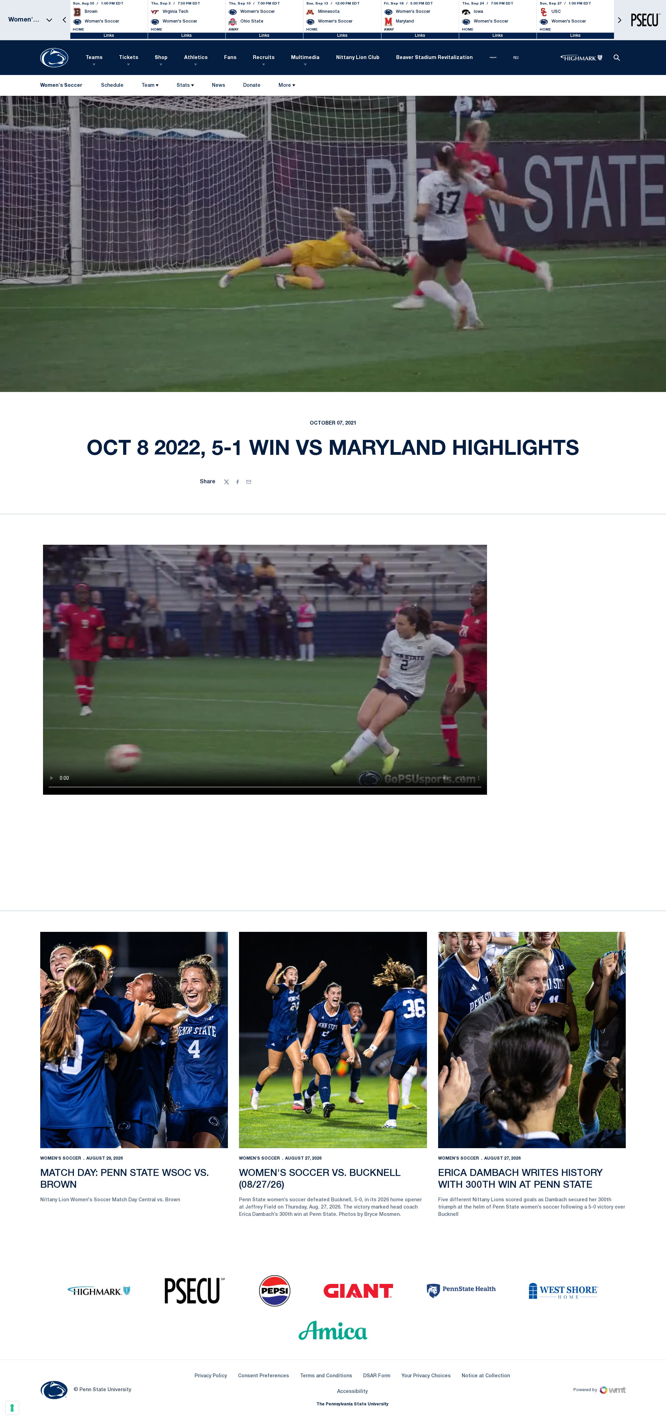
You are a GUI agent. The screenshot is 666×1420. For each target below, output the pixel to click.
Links (109, 35)
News (218, 85)
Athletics (195, 58)
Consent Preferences (263, 1376)
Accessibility (352, 1391)
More (285, 85)
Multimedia (305, 58)
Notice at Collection (486, 1376)
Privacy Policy (211, 1376)
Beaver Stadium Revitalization (434, 58)
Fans (230, 58)
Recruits (263, 58)
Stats (183, 85)
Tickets (128, 58)
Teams (94, 58)
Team (148, 85)
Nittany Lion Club (357, 58)
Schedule (112, 85)
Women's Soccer (60, 1158)
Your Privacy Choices (426, 1376)
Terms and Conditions (326, 1376)
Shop (161, 58)
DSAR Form (376, 1376)
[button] (64, 20)
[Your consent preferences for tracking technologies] (12, 1407)
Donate (252, 87)
